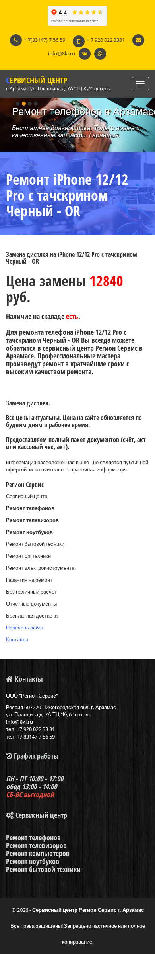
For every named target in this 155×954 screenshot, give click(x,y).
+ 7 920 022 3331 (106, 39)
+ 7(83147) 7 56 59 (44, 39)
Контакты (17, 639)
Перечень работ (25, 627)
